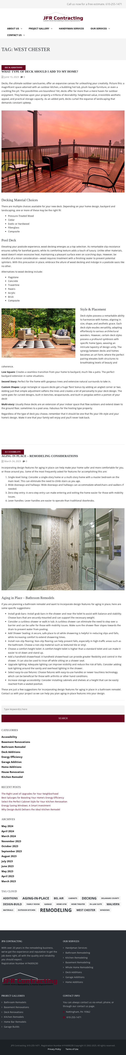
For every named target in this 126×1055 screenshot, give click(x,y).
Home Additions (11, 766)
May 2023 (7, 871)
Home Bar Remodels (15, 1021)
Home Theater (78, 904)
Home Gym (61, 904)
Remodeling (56, 910)
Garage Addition (11, 762)
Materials (8, 910)
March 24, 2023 (12, 461)
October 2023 (9, 846)
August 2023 (9, 856)
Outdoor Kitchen (26, 910)
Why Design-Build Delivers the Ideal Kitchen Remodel (30, 809)
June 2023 (7, 866)
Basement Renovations (15, 742)
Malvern (113, 904)
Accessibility (13, 452)
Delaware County (110, 898)
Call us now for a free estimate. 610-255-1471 (94, 4)
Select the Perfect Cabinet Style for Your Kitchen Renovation (34, 801)
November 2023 (11, 841)
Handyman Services (76, 947)
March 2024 (8, 836)
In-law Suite (96, 904)
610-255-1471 (74, 1017)
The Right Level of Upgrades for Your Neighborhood (29, 793)
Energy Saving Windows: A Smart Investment (26, 805)
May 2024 (7, 826)
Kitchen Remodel (12, 776)
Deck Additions (13, 67)
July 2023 (7, 861)
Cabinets (72, 898)
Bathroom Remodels (15, 1002)
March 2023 (8, 881)
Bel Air (59, 898)
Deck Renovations (13, 1012)
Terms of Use (72, 1049)
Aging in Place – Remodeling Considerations (39, 456)
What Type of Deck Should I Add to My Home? (39, 71)
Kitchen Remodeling (76, 957)
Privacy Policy (54, 1049)
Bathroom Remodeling (77, 952)
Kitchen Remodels (14, 1016)
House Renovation (12, 772)
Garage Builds (11, 1026)
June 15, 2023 (11, 76)
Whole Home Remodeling (79, 967)
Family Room (33, 904)
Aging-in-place (35, 898)
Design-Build (12, 904)
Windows (105, 910)
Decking (89, 898)
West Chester (85, 910)
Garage (48, 904)
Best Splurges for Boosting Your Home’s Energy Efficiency (32, 797)
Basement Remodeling (77, 962)
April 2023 (7, 876)
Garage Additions (74, 977)
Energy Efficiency (11, 756)
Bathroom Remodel (13, 746)
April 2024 (7, 831)
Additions (10, 898)
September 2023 (11, 851)
